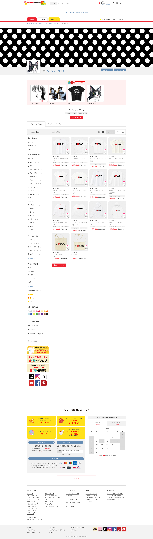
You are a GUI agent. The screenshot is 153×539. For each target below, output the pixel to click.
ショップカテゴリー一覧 (51, 506)
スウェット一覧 (31, 512)
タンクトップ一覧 (31, 506)
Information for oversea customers (76, 13)
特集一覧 (47, 499)
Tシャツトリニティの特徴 (73, 503)
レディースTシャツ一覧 (33, 499)
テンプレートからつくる (72, 494)
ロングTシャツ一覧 (32, 508)
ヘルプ (114, 19)
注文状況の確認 (106, 4)
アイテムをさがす (31, 490)
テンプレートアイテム (54, 124)
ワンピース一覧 (31, 501)
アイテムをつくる (71, 490)
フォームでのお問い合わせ (114, 495)
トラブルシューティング (92, 499)
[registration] (67, 150)
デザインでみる (120, 132)
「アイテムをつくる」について (94, 497)
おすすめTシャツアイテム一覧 (34, 519)
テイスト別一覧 (49, 503)
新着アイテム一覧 (49, 494)
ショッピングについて (91, 494)
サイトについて (90, 501)
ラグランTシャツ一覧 (32, 503)
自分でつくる (69, 495)
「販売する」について (91, 495)
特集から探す (34, 341)
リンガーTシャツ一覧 (32, 505)
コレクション (120, 70)
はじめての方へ (70, 506)
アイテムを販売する (71, 499)
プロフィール (107, 70)
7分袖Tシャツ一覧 (31, 510)
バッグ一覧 (30, 516)
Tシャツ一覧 (30, 494)
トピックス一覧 (49, 501)
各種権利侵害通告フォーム (114, 499)
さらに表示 (30, 258)
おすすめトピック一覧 (51, 495)
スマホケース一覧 (31, 517)
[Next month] (123, 428)
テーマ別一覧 (48, 505)
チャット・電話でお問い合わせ (115, 494)
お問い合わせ (122, 19)
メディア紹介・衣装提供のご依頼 (115, 497)
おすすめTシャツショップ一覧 (53, 497)
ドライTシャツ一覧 (32, 495)
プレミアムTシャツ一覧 (33, 497)
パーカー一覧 (30, 514)
